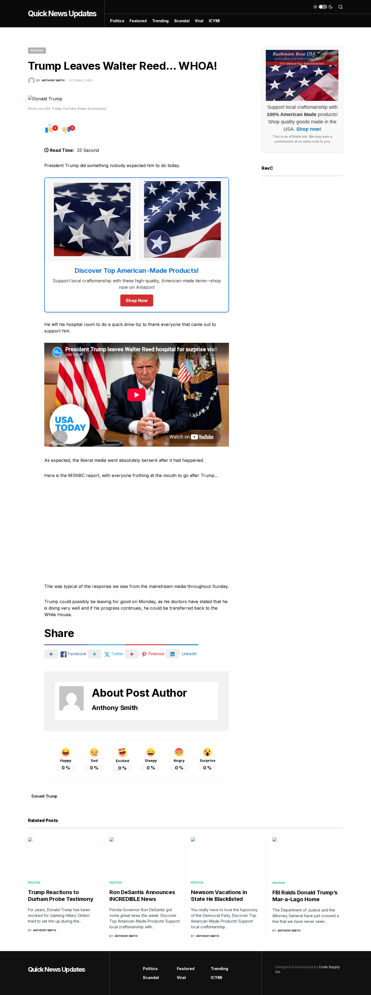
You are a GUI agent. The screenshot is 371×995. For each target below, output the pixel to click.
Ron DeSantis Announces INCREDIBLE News (142, 895)
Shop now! (308, 129)
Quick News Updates (62, 13)
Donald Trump (44, 796)
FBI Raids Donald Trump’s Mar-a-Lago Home (305, 896)
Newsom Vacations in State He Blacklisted (219, 895)
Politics (37, 50)
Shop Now (137, 300)
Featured (185, 968)
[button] (323, 6)
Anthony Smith (115, 708)
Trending (219, 968)
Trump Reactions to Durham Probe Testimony (60, 895)
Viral (181, 977)
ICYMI (216, 977)
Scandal (151, 977)
